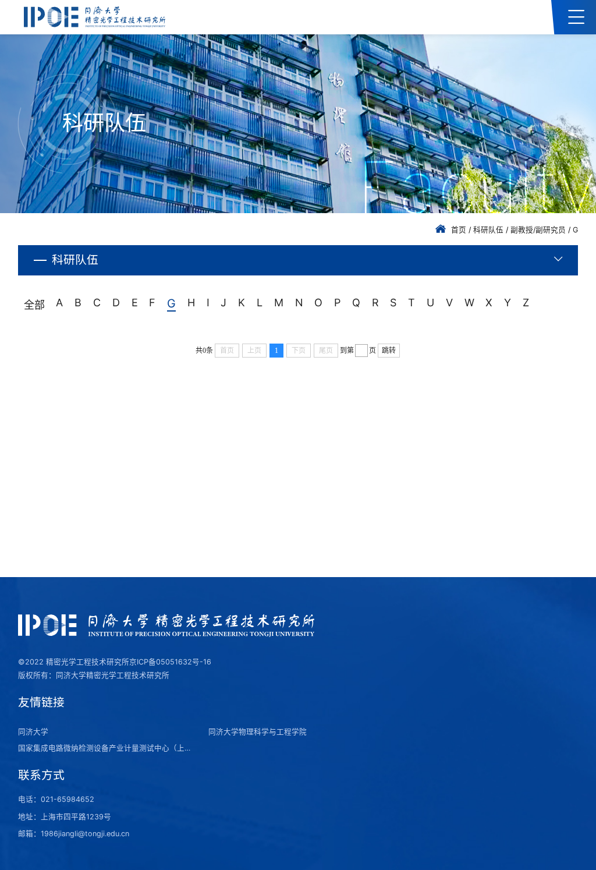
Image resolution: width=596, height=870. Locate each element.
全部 (34, 305)
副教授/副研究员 (538, 229)
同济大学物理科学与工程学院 (257, 731)
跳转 (389, 350)
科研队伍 (488, 229)
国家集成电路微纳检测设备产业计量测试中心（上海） (106, 748)
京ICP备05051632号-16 (170, 661)
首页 (458, 229)
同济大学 (33, 731)
